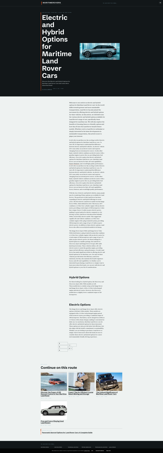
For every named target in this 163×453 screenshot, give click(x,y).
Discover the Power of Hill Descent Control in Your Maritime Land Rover (54, 394)
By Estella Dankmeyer (47, 89)
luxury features (74, 164)
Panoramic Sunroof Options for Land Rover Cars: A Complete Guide (67, 433)
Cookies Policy (87, 450)
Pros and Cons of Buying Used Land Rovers (52, 422)
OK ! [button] (92, 450)
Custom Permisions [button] (100, 450)
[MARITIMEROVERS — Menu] (160, 2)
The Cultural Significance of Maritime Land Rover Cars (107, 393)
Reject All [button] (108, 450)
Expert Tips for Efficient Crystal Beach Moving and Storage (80, 393)
